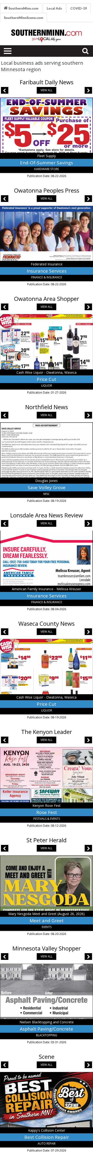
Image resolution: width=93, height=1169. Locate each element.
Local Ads (54, 8)
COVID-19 (78, 8)
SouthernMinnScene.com (23, 18)
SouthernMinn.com (23, 8)
